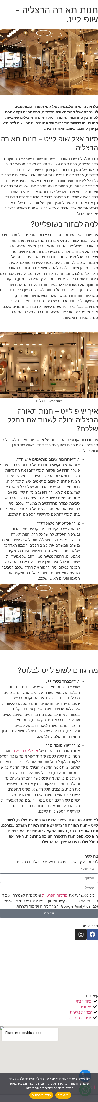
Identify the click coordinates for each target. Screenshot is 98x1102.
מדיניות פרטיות (41, 1095)
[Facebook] (92, 934)
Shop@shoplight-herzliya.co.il (61, 959)
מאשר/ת (63, 1095)
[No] (91, 1087)
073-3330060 (76, 954)
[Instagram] (81, 934)
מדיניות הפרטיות (54, 895)
